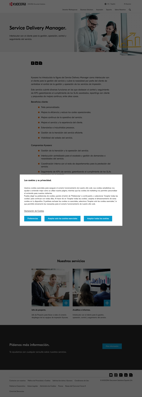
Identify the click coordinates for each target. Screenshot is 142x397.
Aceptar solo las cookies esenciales (62, 218)
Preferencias (33, 218)
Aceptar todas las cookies (98, 218)
